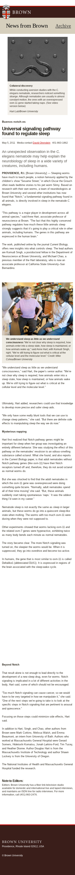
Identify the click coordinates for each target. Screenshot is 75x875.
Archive (63, 25)
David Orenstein (41, 142)
